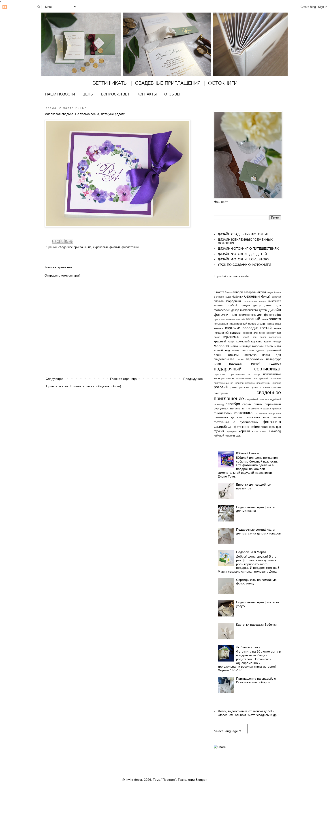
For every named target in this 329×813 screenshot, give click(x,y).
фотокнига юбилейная (250, 426)
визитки (218, 305)
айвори (238, 292)
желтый (240, 319)
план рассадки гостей (237, 363)
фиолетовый (130, 247)
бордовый (233, 301)
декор (257, 305)
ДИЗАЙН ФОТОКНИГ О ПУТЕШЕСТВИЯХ (248, 248)
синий (258, 404)
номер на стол (243, 350)
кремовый (243, 341)
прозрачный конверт (268, 383)
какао (278, 323)
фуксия (219, 431)
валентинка (250, 301)
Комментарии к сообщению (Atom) (95, 386)
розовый (221, 387)
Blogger (201, 779)
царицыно (231, 431)
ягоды (237, 435)
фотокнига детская (228, 417)
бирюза (219, 301)
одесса (260, 350)
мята (277, 346)
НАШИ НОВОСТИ (60, 94)
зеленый (253, 319)
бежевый (252, 296)
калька (218, 328)
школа (263, 431)
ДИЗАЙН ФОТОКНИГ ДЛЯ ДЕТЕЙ (242, 254)
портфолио (220, 374)
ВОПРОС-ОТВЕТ (115, 94)
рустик (254, 387)
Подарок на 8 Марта (251, 552)
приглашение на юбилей (229, 383)
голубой (231, 305)
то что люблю (250, 408)
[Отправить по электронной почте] (54, 241)
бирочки (276, 296)
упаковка (266, 408)
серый (247, 404)
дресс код (219, 319)
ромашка (244, 387)
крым (267, 341)
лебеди (277, 341)
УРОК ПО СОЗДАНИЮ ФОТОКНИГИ (244, 264)
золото (275, 319)
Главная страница (123, 379)
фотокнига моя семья (263, 417)
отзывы (233, 355)
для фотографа (269, 314)
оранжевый (273, 350)
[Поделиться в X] (62, 241)
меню (234, 346)
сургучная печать (227, 408)
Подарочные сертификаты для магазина (255, 509)
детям (263, 310)
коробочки (275, 337)
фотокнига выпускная (268, 413)
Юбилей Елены (247, 453)
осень (218, 355)
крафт (231, 341)
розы (234, 387)
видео (262, 301)
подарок (275, 363)
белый (266, 296)
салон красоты (272, 387)
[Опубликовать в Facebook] (66, 241)
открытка (250, 355)
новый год (222, 350)
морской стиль (262, 346)
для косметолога (243, 314)
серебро (233, 404)
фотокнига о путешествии (236, 422)
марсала (221, 346)
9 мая (228, 292)
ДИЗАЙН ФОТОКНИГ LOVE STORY (243, 259)
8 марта (219, 292)
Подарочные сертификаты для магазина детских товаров (258, 531)
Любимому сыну (248, 647)
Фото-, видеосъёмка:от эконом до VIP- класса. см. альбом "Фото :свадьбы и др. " (249, 713)
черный (244, 431)
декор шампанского (244, 310)
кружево (256, 341)
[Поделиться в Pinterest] (71, 241)
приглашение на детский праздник (258, 378)
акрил (261, 292)
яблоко (229, 435)
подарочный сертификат (247, 369)
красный (220, 341)
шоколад (275, 431)
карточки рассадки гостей (248, 328)
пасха (240, 359)
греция (245, 305)
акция (270, 292)
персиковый (254, 359)
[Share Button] (220, 747)
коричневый (231, 337)
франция (275, 426)
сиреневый (100, 247)
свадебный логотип (257, 399)
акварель (250, 292)
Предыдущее (193, 379)
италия (261, 323)
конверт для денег (254, 332)
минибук (245, 346)
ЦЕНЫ (88, 94)
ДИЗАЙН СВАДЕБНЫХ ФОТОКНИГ (243, 234)
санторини (221, 393)
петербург (273, 359)
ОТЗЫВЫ (172, 94)
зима (264, 319)
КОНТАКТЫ (147, 94)
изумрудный (221, 323)
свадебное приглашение (74, 247)
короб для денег (254, 337)
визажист (274, 301)
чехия (255, 431)
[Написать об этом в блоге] (58, 241)
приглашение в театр (245, 374)
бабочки (237, 296)
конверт (235, 332)
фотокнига (243, 413)
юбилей (219, 435)
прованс (250, 383)
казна (270, 323)
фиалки (114, 247)
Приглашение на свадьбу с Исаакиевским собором (256, 680)
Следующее (55, 379)
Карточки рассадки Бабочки (256, 624)
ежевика (230, 319)
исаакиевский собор (242, 323)
